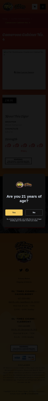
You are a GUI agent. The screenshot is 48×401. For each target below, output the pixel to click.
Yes (14, 212)
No (34, 212)
